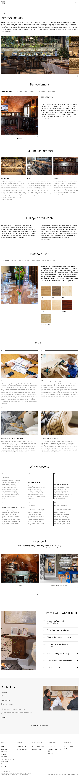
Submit (3, 718)
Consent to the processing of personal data (59, 774)
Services (7, 13)
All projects (39, 595)
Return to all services (39, 726)
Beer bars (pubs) (7, 91)
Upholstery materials (50, 261)
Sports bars (28, 91)
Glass (27, 261)
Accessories (35, 261)
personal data (28, 712)
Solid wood (5, 261)
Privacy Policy (21, 709)
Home (2, 13)
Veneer (13, 261)
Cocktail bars (40, 91)
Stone (20, 261)
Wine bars (18, 91)
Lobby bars (51, 91)
